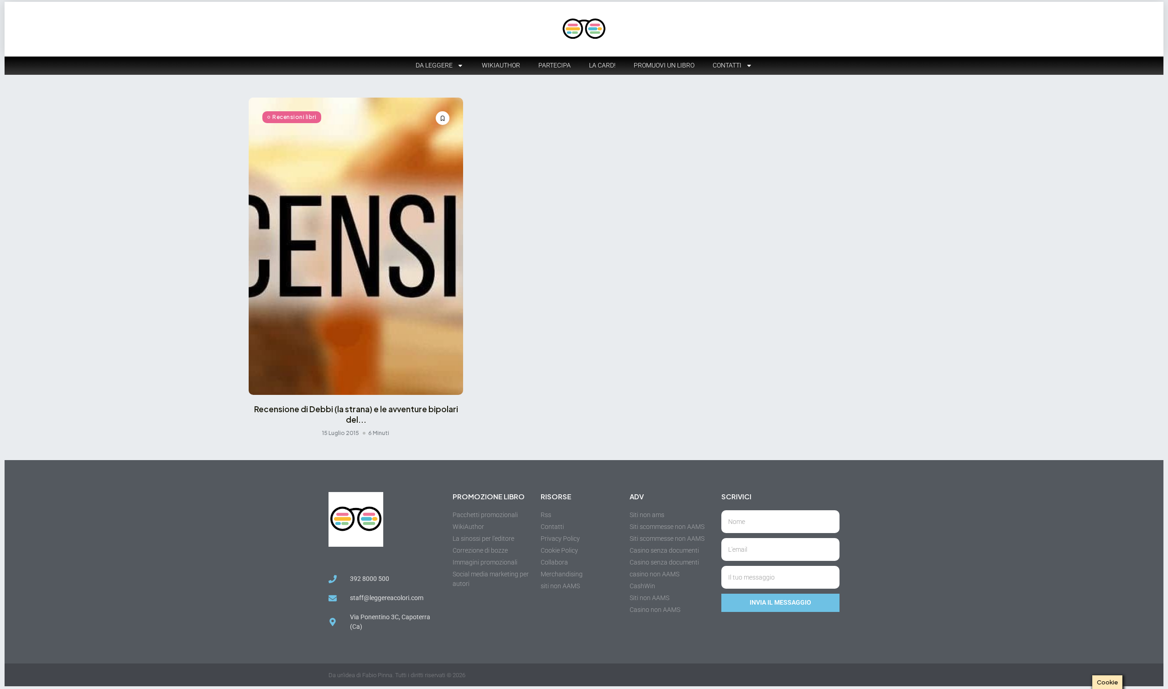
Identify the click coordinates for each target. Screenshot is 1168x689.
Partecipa (554, 65)
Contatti (727, 65)
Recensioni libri (294, 117)
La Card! (602, 65)
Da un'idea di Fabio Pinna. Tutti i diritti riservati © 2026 (396, 675)
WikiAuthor (501, 65)
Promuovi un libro (664, 65)
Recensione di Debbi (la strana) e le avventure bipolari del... (356, 414)
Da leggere (434, 65)
